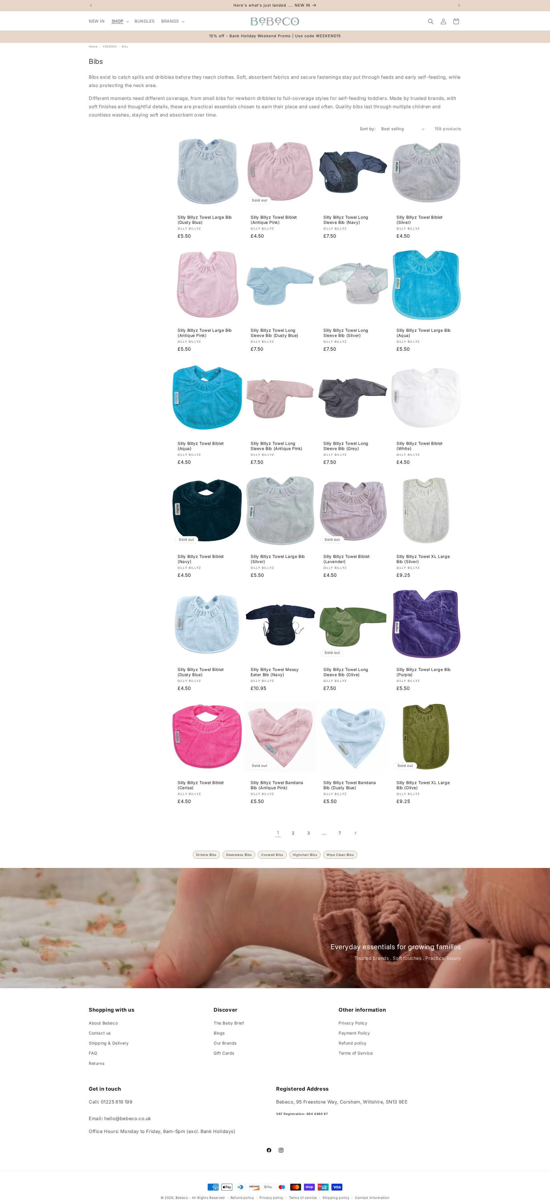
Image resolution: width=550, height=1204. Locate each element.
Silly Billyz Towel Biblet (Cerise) (201, 785)
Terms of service (303, 1197)
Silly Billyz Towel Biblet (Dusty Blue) (201, 672)
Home (93, 46)
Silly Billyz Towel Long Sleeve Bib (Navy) (345, 220)
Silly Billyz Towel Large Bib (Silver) (278, 559)
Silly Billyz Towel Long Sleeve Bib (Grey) (345, 446)
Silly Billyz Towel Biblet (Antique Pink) (274, 220)
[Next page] (355, 833)
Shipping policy (336, 1197)
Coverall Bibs (272, 855)
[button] (119, 21)
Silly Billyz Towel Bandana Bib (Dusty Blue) (349, 785)
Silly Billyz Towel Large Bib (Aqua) (423, 333)
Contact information (372, 1197)
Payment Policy (354, 1033)
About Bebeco (103, 1023)
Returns (96, 1063)
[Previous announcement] (91, 5)
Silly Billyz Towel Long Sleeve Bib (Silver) (345, 333)
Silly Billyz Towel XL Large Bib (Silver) (423, 559)
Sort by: (368, 128)
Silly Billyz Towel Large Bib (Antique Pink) (205, 333)
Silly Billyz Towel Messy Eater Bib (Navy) (274, 672)
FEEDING (109, 46)
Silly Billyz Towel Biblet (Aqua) (201, 446)
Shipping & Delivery (109, 1043)
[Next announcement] (459, 5)
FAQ (93, 1053)
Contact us (100, 1033)
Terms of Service (356, 1053)
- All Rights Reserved (207, 1198)
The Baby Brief (229, 1023)
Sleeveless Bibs (239, 855)
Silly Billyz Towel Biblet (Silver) (419, 220)
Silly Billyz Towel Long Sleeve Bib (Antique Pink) (276, 446)
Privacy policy (271, 1197)
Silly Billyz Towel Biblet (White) (419, 446)
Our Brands (225, 1043)
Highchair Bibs (305, 855)
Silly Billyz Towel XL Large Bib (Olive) (423, 785)
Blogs (219, 1033)
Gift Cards (224, 1053)
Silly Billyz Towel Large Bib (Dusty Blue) (205, 220)
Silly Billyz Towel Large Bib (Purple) (423, 672)
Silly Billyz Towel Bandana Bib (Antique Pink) (277, 785)
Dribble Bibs (206, 855)
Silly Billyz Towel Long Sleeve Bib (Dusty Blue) (274, 333)
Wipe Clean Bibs (340, 855)
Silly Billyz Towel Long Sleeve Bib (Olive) (345, 672)
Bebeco (182, 1198)
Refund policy (353, 1043)
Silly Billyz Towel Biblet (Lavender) (346, 559)
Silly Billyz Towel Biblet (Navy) (201, 559)
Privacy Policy (353, 1023)
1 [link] (278, 833)
